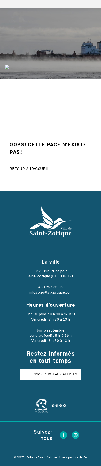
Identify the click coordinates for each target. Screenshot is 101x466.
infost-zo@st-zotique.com (50, 292)
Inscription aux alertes (55, 374)
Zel (85, 457)
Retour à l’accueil (29, 169)
